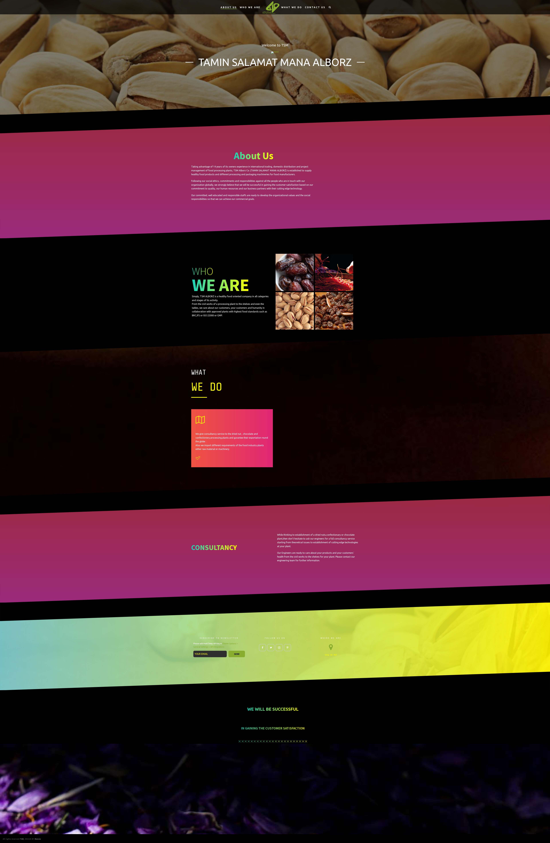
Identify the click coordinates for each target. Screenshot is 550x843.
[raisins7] (334, 310)
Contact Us (315, 7)
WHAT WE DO (291, 7)
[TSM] (271, 7)
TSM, (22, 839)
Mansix (38, 839)
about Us (229, 7)
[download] (295, 272)
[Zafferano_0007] (334, 272)
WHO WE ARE (250, 7)
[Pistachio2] (295, 310)
